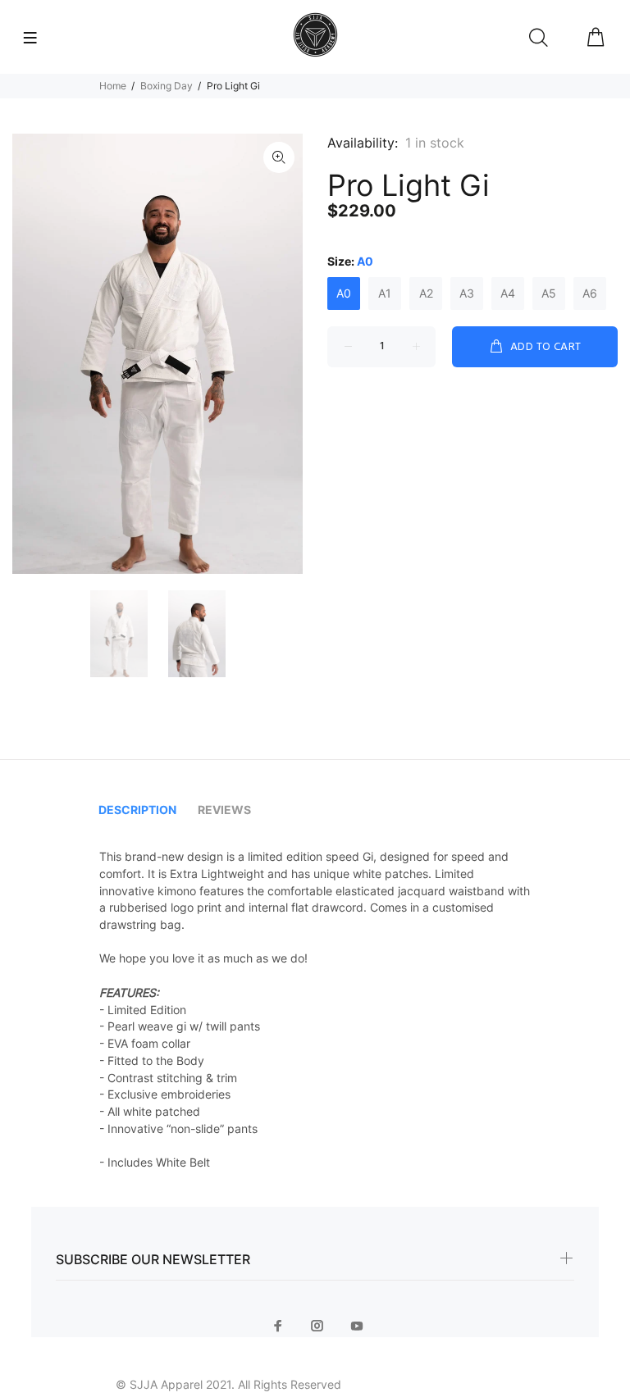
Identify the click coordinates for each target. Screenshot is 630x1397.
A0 (343, 293)
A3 (466, 293)
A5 (548, 293)
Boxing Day (166, 86)
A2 (426, 293)
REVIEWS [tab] (224, 810)
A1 (384, 293)
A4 (507, 293)
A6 (589, 293)
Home (112, 86)
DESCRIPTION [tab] (137, 810)
